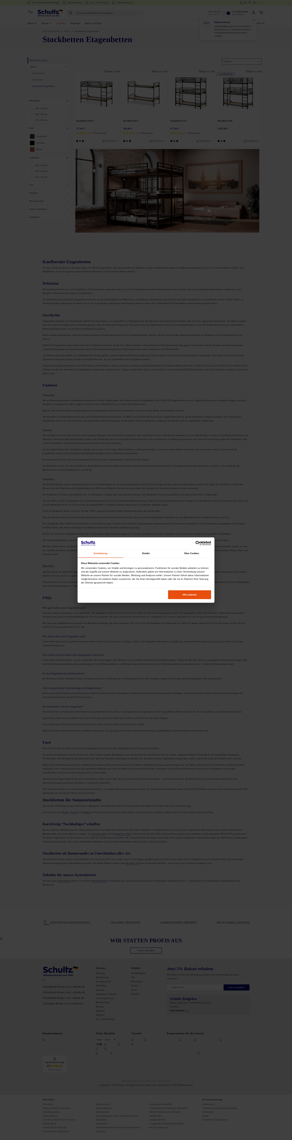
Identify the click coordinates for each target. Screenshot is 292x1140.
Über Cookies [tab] (191, 553)
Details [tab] (146, 553)
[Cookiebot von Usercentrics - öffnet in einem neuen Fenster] (197, 543)
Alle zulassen (189, 594)
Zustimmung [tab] (100, 553)
